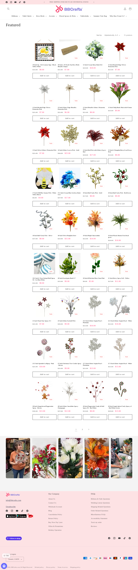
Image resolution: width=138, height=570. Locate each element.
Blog (50, 511)
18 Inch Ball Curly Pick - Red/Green (119, 193)
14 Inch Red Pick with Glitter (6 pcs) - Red (94, 151)
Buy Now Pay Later (55, 522)
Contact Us (52, 503)
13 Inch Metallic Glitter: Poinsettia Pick (94, 108)
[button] (8, 8)
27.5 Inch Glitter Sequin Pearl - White (120, 363)
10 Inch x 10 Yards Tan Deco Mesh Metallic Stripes (68, 65)
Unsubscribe (11, 507)
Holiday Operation (55, 530)
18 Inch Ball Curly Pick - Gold (92, 193)
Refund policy (39, 567)
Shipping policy (75, 567)
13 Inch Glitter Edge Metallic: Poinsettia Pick (67, 108)
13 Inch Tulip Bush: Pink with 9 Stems (120, 107)
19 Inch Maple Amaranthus (91, 235)
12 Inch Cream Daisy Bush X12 (92, 65)
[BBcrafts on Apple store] (11, 517)
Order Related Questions (99, 511)
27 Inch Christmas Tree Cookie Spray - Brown (69, 364)
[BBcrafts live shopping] (30, 517)
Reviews (94, 526)
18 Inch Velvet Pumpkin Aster (67, 235)
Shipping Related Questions (101, 507)
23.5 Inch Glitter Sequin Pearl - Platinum (93, 321)
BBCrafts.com (15, 567)
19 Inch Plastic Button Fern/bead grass (118, 236)
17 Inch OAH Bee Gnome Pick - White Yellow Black (44, 193)
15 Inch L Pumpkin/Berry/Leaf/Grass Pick (120, 151)
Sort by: (99, 35)
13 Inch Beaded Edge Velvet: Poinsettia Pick (117, 65)
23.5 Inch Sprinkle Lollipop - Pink (43, 363)
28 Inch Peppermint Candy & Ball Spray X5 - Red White (93, 407)
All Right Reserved (26, 567)
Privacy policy (50, 567)
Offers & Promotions (55, 526)
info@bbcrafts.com (13, 500)
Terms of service (63, 567)
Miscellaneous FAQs (98, 514)
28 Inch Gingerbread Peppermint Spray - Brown (43, 407)
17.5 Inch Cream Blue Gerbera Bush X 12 (69, 193)
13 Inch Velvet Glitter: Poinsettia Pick (44, 150)
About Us (51, 499)
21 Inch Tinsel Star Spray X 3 (42, 321)
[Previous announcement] (44, 2)
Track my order (96, 522)
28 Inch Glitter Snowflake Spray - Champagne (68, 407)
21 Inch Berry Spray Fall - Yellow (118, 278)
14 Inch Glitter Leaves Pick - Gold (68, 150)
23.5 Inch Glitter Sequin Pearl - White (120, 321)
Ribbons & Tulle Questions (100, 499)
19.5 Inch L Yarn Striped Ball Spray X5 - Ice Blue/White (44, 279)
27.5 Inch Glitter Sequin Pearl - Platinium (93, 364)
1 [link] (76, 429)
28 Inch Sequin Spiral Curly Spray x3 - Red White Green (120, 407)
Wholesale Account (55, 507)
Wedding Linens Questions (100, 503)
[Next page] (88, 429)
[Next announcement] (94, 2)
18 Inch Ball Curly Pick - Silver (42, 235)
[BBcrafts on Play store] (21, 517)
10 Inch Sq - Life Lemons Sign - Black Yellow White (44, 65)
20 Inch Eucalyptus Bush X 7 (67, 278)
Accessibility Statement (99, 518)
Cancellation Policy (55, 514)
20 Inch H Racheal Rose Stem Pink (93, 278)
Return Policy (53, 518)
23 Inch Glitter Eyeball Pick (66, 321)
